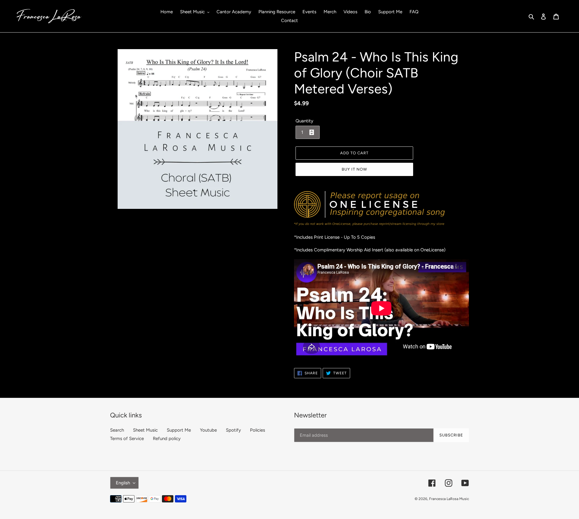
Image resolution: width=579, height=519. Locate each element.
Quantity (304, 121)
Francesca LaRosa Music (449, 499)
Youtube (208, 430)
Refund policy (167, 438)
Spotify (233, 430)
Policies (257, 430)
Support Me (179, 430)
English (123, 483)
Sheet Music (145, 430)
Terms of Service (127, 438)
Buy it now (354, 169)
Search (117, 430)
